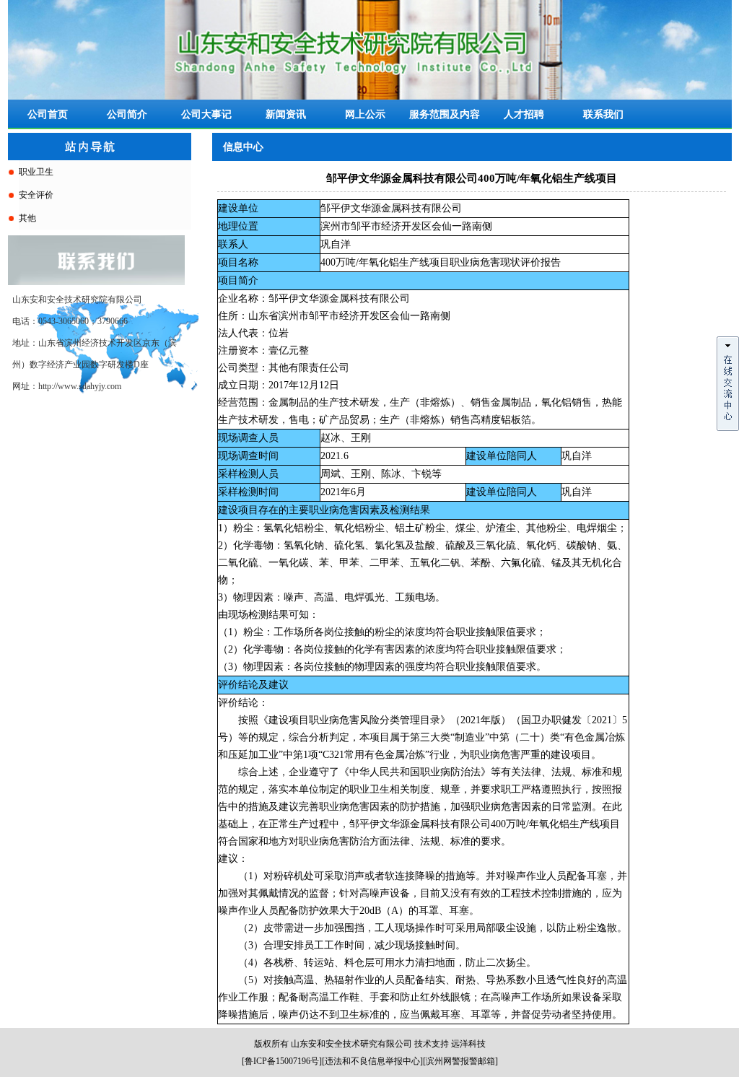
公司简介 (127, 114)
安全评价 (36, 195)
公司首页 (47, 114)
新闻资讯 (286, 114)
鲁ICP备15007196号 (282, 1061)
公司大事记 (206, 114)
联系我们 (603, 114)
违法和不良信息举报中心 (372, 1061)
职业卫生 (36, 172)
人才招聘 (524, 114)
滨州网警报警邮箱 (460, 1061)
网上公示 (365, 114)
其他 (27, 218)
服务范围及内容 (444, 114)
